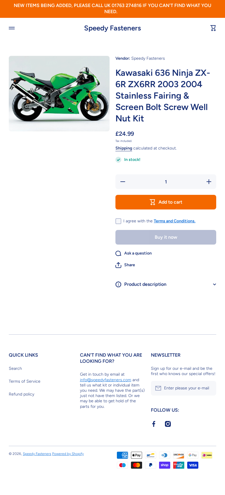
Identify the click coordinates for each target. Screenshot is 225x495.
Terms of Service (24, 381)
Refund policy (21, 394)
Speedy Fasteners (37, 454)
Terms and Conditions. (174, 221)
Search (15, 368)
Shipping (123, 148)
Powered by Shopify (68, 454)
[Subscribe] (209, 388)
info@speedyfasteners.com (105, 379)
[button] (125, 265)
